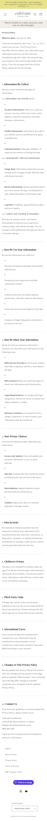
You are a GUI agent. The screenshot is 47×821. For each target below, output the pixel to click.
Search (8, 748)
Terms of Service (12, 766)
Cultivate (19, 816)
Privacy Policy (11, 760)
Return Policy (11, 754)
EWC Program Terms (13, 772)
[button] (5, 14)
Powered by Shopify (29, 816)
